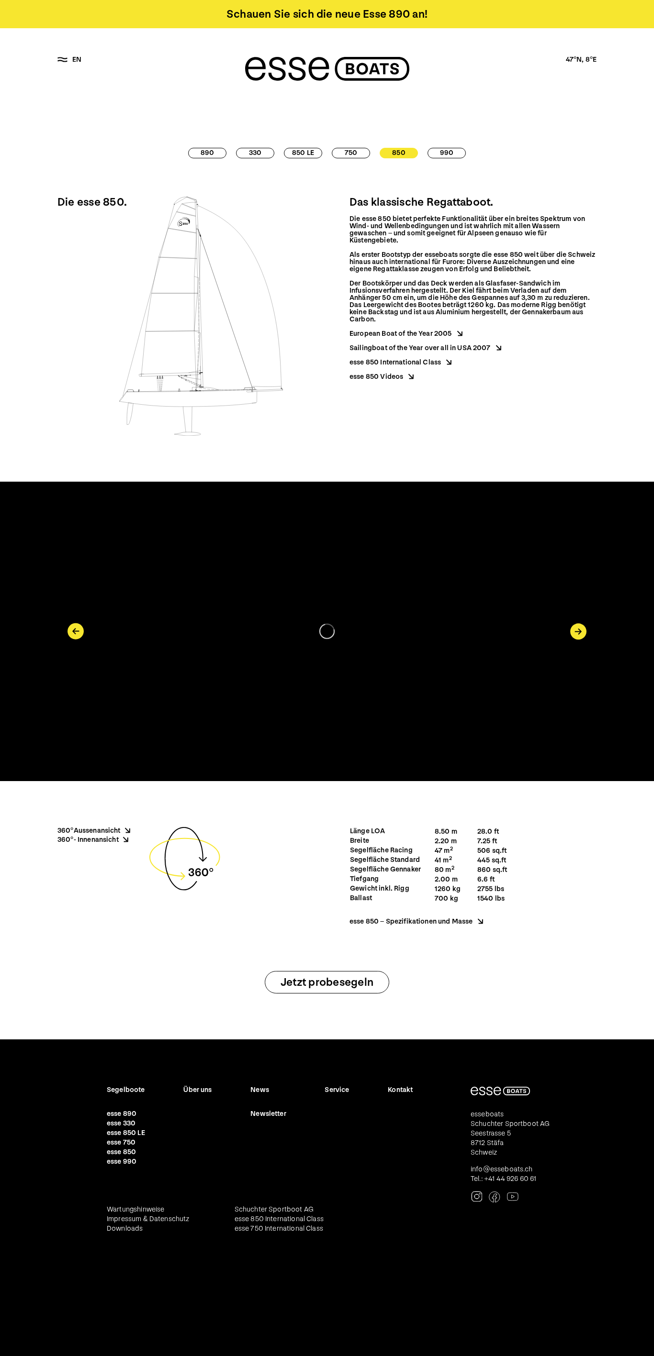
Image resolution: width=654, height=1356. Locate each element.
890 (207, 152)
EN (76, 59)
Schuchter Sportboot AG (274, 1209)
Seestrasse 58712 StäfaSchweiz (491, 1143)
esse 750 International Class (279, 1228)
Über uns (197, 1089)
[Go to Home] (327, 69)
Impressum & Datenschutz (148, 1219)
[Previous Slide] (75, 631)
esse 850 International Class (279, 1219)
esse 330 (121, 1123)
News (259, 1089)
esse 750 (121, 1142)
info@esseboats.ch (502, 1169)
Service (337, 1089)
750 (351, 152)
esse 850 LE (126, 1132)
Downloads (125, 1228)
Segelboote (126, 1089)
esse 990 (121, 1161)
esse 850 (121, 1152)
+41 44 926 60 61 (510, 1178)
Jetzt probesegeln (327, 982)
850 (398, 152)
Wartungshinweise (135, 1209)
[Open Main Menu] (62, 59)
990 (446, 152)
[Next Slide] (578, 631)
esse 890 (121, 1113)
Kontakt (400, 1089)
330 (255, 152)
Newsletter (268, 1113)
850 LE (303, 152)
